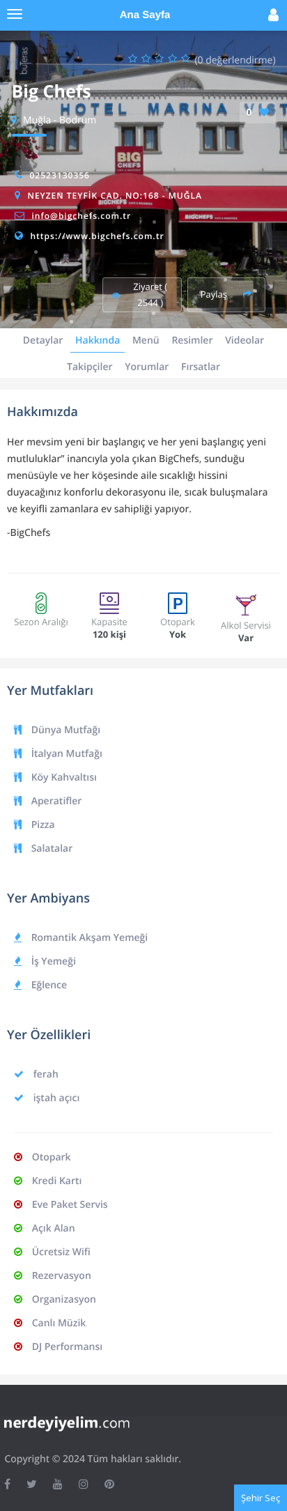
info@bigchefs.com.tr (81, 216)
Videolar (244, 340)
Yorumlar (147, 367)
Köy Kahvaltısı (63, 777)
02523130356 (59, 175)
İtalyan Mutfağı (65, 753)
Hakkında (97, 340)
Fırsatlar (200, 367)
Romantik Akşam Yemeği (88, 937)
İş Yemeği (52, 961)
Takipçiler (90, 367)
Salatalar (50, 848)
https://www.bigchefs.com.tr (97, 236)
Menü (146, 340)
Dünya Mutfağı (64, 730)
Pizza (42, 824)
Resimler (191, 340)
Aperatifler (55, 801)
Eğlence (48, 985)
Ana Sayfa (145, 15)
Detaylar (43, 340)
